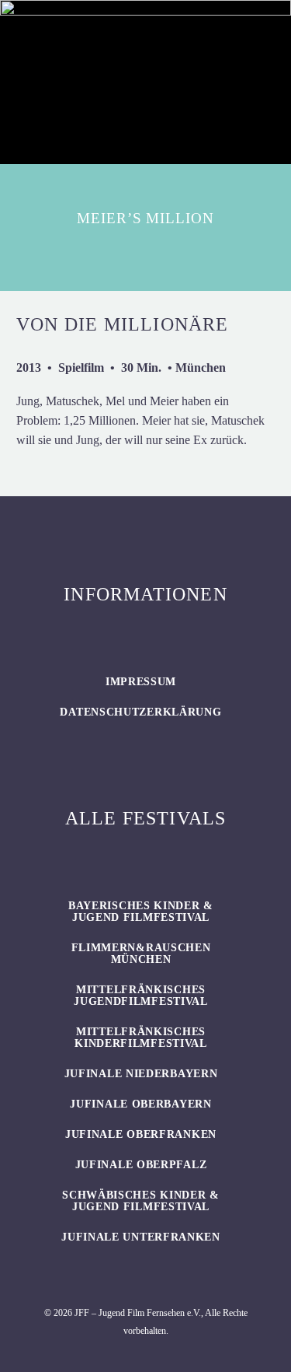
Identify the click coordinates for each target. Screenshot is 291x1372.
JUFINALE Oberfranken (141, 1134)
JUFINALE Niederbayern (141, 1074)
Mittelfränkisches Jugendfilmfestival (141, 995)
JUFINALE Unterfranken (140, 1237)
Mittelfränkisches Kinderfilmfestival (140, 1037)
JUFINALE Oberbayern (140, 1104)
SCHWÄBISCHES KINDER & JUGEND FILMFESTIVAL (141, 1201)
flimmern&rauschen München (141, 953)
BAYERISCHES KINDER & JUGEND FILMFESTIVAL (140, 911)
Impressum (141, 682)
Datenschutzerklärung (140, 712)
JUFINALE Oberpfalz (141, 1165)
